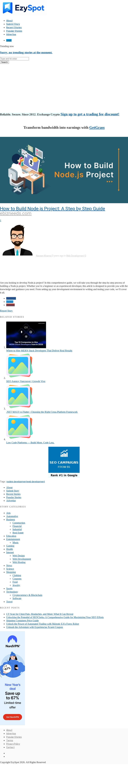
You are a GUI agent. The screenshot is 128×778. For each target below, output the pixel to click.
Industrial (17, 529)
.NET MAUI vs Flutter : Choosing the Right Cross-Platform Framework (42, 412)
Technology (12, 591)
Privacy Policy (13, 744)
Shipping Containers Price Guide (22, 620)
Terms (9, 740)
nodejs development (17, 481)
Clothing (16, 575)
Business (10, 519)
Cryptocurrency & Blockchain (27, 595)
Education (11, 536)
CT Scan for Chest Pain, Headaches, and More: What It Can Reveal (39, 614)
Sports (9, 588)
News (9, 565)
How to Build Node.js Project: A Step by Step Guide (52, 208)
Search (4, 62)
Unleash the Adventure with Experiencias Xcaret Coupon (34, 627)
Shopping (11, 572)
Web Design (18, 555)
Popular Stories (14, 31)
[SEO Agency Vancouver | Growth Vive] (19, 378)
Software (16, 598)
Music (15, 542)
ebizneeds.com (16, 213)
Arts (8, 513)
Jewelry (16, 585)
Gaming (10, 545)
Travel (9, 601)
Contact (10, 747)
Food (15, 582)
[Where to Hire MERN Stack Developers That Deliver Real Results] (26, 347)
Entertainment (13, 539)
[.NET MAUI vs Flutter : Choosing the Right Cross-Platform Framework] (19, 408)
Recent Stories (14, 27)
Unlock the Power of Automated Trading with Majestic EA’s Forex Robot (42, 624)
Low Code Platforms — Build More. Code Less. (30, 442)
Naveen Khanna (44, 255)
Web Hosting (18, 562)
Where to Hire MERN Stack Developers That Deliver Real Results (39, 350)
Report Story (6, 310)
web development (36, 481)
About (9, 20)
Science (10, 568)
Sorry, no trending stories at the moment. (26, 52)
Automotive (12, 516)
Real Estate (18, 532)
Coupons (16, 578)
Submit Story (13, 24)
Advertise (11, 34)
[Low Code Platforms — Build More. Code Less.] (19, 439)
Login (9, 40)
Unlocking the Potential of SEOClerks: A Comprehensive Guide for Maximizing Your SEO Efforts (55, 617)
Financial (17, 526)
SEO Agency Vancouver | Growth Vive (25, 381)
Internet (10, 552)
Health (9, 549)
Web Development (75, 255)
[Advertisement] (64, 88)
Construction (18, 522)
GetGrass (97, 127)
